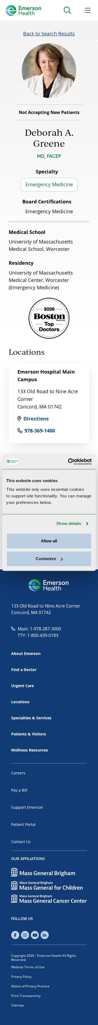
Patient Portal (23, 824)
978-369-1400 (39, 430)
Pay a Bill (19, 790)
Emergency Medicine (49, 184)
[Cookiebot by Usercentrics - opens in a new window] (69, 461)
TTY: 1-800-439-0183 (38, 635)
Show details (68, 523)
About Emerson (26, 653)
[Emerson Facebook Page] (15, 935)
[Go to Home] (23, 10)
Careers (18, 772)
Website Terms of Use (28, 967)
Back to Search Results (49, 33)
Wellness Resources (29, 750)
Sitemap (17, 1005)
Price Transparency (26, 995)
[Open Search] (67, 10)
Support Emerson (27, 807)
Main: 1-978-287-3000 (39, 629)
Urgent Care (22, 685)
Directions (36, 418)
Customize (46, 558)
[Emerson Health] (49, 585)
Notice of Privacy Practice (30, 986)
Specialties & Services (31, 717)
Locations (20, 701)
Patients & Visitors (28, 734)
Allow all (49, 541)
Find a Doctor (23, 669)
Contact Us (21, 841)
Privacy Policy (21, 976)
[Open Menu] (88, 10)
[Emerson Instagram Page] (25, 935)
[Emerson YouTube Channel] (35, 935)
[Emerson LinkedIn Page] (45, 935)
